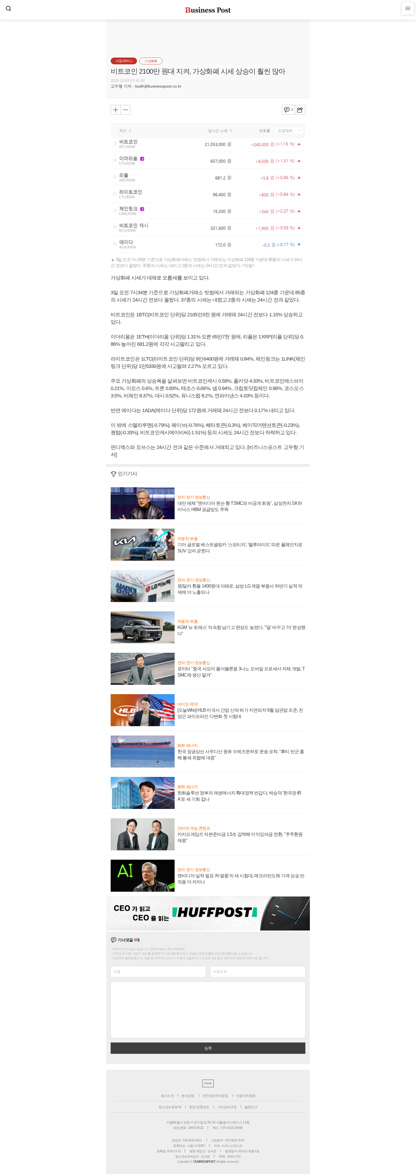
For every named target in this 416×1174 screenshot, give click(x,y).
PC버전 (207, 1083)
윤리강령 (187, 1096)
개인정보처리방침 (215, 1096)
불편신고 (251, 1107)
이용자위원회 (245, 1096)
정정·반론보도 (199, 1107)
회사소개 (167, 1096)
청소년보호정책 (169, 1107)
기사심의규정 (227, 1107)
